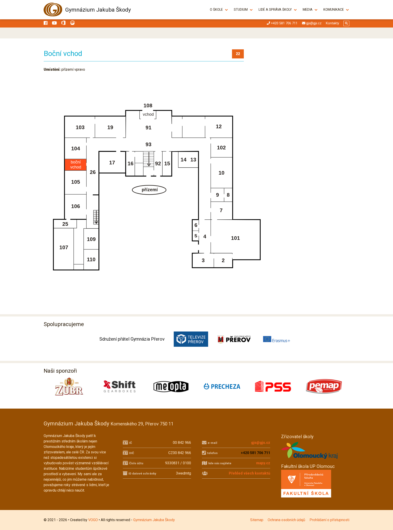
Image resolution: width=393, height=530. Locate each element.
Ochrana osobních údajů (286, 520)
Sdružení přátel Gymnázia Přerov (132, 339)
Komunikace (333, 10)
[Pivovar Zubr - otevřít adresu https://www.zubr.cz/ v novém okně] (69, 386)
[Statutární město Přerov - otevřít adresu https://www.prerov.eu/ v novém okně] (233, 339)
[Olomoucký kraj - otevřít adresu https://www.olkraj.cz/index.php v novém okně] (309, 460)
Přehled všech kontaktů (249, 473)
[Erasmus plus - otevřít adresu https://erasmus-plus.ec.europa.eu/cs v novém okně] (276, 339)
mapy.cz (263, 463)
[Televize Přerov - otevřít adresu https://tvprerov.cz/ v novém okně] (190, 339)
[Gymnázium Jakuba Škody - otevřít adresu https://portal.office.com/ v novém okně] (63, 23)
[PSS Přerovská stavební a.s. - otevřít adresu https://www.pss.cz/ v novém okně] (272, 386)
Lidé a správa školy (275, 10)
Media (307, 10)
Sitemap (256, 520)
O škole (216, 10)
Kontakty (332, 23)
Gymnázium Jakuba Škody (98, 10)
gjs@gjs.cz (260, 442)
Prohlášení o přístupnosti (329, 520)
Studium (241, 10)
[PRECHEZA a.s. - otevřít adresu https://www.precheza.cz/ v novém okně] (221, 386)
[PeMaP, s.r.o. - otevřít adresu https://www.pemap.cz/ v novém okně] (323, 386)
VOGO (93, 520)
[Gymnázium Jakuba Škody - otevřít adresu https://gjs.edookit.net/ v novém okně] (72, 23)
